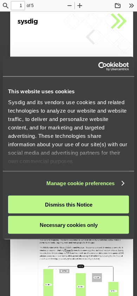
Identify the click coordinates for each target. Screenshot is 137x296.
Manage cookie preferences (80, 183)
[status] (18, 5)
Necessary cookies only (69, 225)
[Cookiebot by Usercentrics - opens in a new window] (98, 66)
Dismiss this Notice (68, 204)
